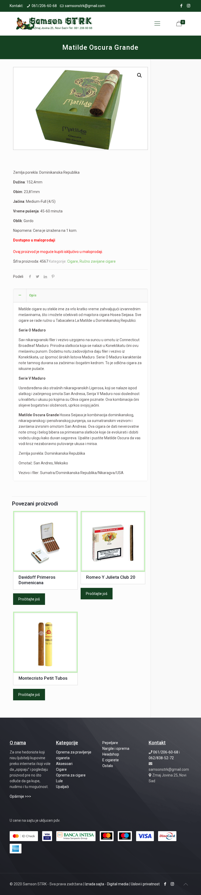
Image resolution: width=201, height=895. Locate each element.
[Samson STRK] (54, 23)
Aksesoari (64, 764)
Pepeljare (110, 743)
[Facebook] (181, 5)
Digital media (118, 884)
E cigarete (110, 760)
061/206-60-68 (44, 6)
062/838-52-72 (161, 758)
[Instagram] (188, 5)
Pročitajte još (29, 599)
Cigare (72, 261)
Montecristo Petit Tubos (43, 678)
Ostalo (107, 766)
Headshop (110, 754)
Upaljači (62, 787)
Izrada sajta (94, 884)
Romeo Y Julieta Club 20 (110, 577)
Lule (59, 781)
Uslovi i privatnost (145, 884)
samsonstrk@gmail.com (85, 6)
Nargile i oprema (115, 748)
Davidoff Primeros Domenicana (37, 580)
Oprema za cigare (71, 775)
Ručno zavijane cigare (98, 261)
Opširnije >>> (20, 796)
